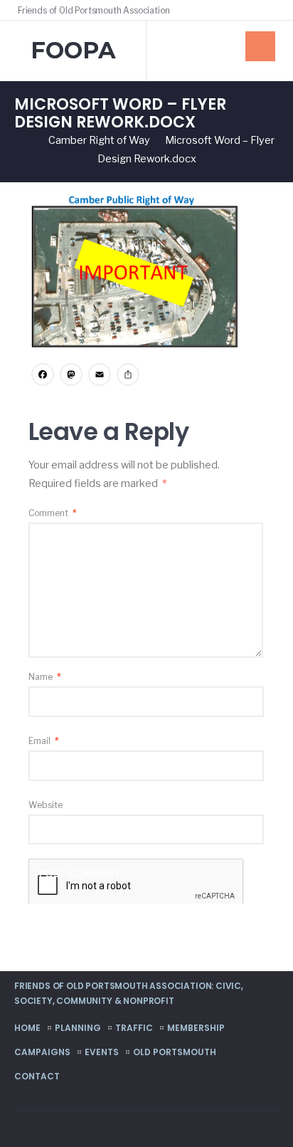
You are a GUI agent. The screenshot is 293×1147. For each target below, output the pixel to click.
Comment (52, 513)
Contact (37, 1076)
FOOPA (73, 50)
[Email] (99, 376)
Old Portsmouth (174, 1052)
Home (27, 1028)
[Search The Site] (272, 10)
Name (44, 676)
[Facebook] (251, 10)
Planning (78, 1028)
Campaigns (42, 1052)
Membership (196, 1028)
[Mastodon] (71, 376)
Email (43, 740)
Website (45, 805)
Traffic (134, 1028)
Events (102, 1052)
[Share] (128, 376)
